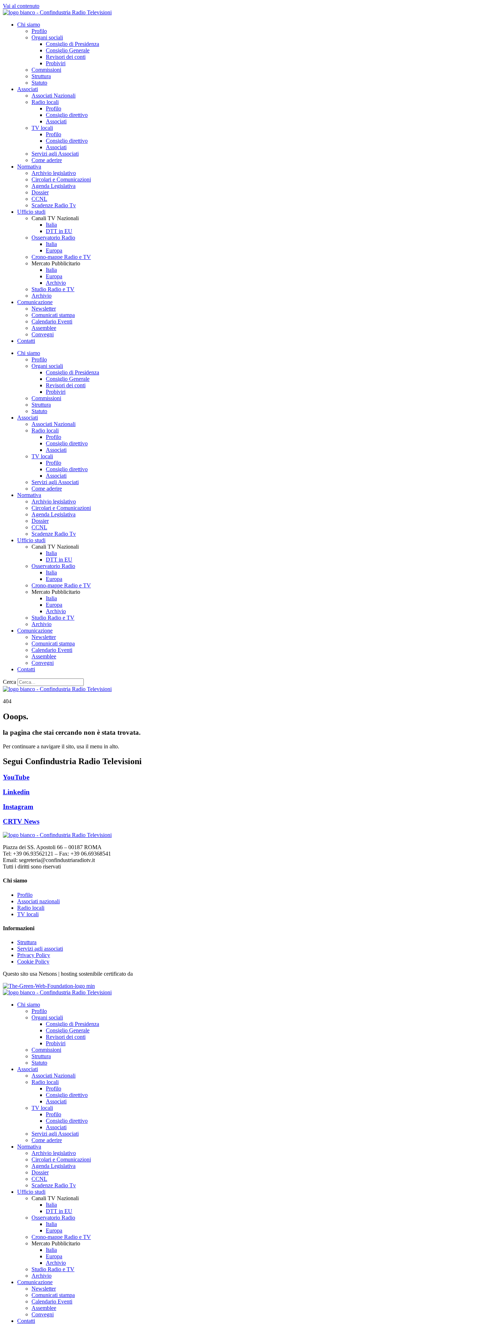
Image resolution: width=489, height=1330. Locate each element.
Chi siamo (28, 25)
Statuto (39, 83)
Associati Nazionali (54, 96)
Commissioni (46, 70)
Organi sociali (47, 37)
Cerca (9, 682)
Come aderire (47, 160)
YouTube (16, 777)
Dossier (40, 192)
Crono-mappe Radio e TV (61, 257)
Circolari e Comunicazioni (61, 179)
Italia (51, 225)
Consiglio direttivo (67, 115)
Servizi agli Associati (55, 154)
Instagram (18, 806)
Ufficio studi (31, 212)
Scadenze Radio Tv (54, 205)
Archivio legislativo (54, 173)
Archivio (56, 283)
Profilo (39, 31)
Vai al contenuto (21, 6)
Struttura (41, 76)
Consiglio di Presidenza (72, 44)
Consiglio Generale (67, 50)
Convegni (43, 334)
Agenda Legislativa (54, 186)
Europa (54, 250)
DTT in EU (59, 231)
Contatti (26, 341)
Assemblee (44, 328)
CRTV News (21, 821)
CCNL (39, 199)
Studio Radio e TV (53, 289)
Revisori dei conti (66, 57)
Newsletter (44, 309)
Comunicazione (35, 302)
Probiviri (56, 63)
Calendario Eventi (52, 321)
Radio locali (45, 102)
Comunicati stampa (53, 315)
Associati (27, 89)
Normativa (29, 167)
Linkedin (16, 792)
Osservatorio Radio (53, 238)
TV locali (42, 128)
